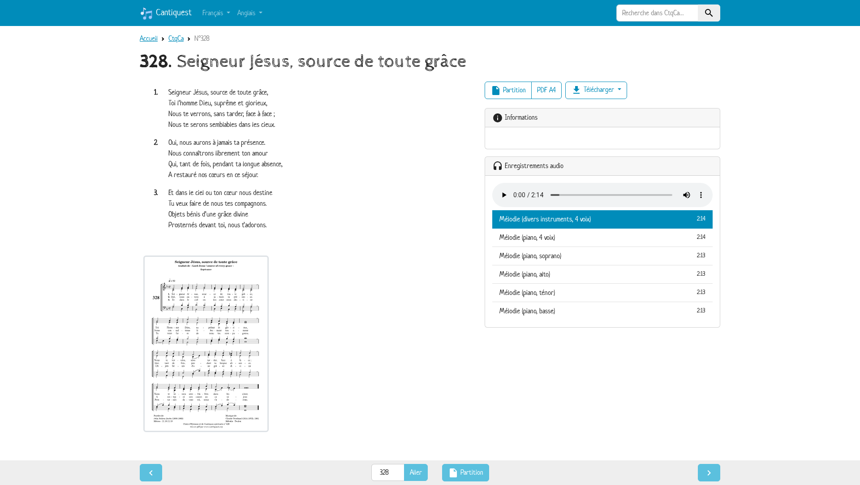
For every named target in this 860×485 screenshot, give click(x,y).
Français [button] (213, 12)
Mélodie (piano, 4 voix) (602, 237)
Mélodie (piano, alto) (602, 274)
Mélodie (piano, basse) (602, 311)
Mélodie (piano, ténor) (602, 292)
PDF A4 (546, 90)
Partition (508, 90)
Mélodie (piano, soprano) (602, 255)
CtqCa (176, 38)
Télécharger (593, 90)
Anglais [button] (247, 12)
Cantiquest (172, 12)
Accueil (149, 38)
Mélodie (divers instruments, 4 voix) (602, 219)
